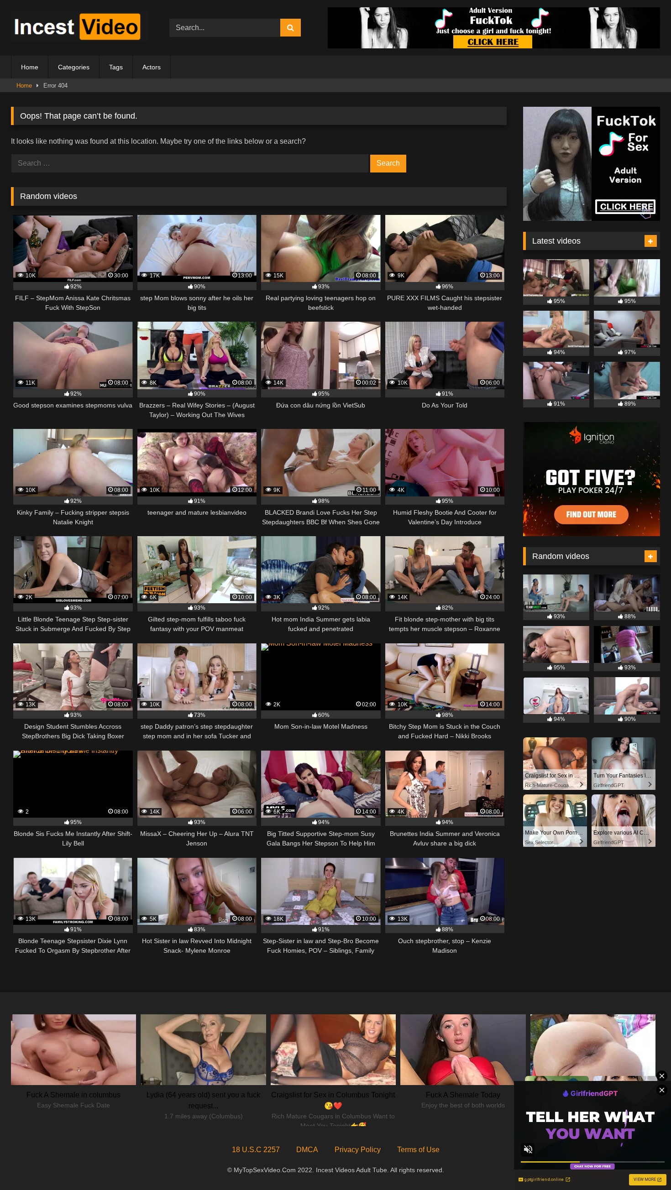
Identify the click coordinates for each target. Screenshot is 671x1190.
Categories (73, 67)
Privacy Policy (358, 1149)
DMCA (307, 1149)
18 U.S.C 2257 (256, 1149)
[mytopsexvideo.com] (79, 27)
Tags (116, 67)
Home (29, 67)
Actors (151, 67)
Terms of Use (418, 1149)
